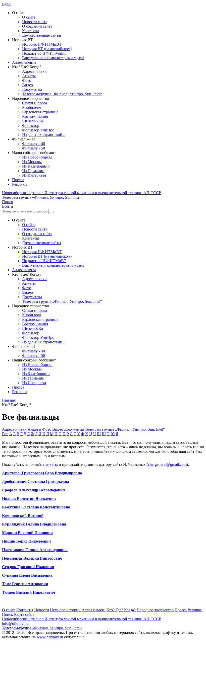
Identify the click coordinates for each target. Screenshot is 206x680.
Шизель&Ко (32, 121)
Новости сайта (34, 22)
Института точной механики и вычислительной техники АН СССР (81, 193)
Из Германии (33, 171)
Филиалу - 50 (33, 148)
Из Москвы (32, 162)
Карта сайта (24, 614)
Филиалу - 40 (33, 143)
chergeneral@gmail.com (167, 464)
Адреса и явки (34, 71)
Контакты (30, 31)
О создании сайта (37, 26)
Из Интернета (34, 175)
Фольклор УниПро (38, 130)
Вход (6, 4)
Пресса (18, 180)
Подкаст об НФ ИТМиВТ (44, 53)
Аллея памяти (24, 62)
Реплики (19, 184)
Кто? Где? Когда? (121, 610)
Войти (7, 206)
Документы (32, 89)
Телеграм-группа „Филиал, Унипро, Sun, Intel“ (62, 94)
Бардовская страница (40, 112)
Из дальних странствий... (43, 134)
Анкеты (29, 76)
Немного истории (65, 610)
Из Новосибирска (37, 157)
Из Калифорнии (36, 166)
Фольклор (30, 125)
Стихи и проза (34, 103)
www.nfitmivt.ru (50, 637)
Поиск (7, 614)
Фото (26, 80)
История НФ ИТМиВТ (42, 44)
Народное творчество (155, 610)
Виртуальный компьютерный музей (53, 58)
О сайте (28, 17)
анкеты (51, 464)
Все (5, 434)
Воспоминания (35, 116)
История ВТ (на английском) (47, 49)
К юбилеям (31, 107)
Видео (27, 85)
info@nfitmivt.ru (15, 623)
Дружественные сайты (41, 35)
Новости (41, 610)
